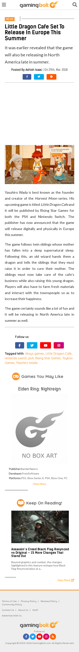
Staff (35, 610)
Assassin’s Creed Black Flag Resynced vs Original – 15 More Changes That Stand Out (40, 552)
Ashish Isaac (34, 70)
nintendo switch (16, 358)
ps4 (31, 358)
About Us (23, 610)
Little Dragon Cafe (58, 353)
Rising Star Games (48, 358)
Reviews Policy (49, 601)
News (9, 19)
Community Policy (12, 604)
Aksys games (34, 353)
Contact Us (8, 610)
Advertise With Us (11, 615)
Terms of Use (9, 601)
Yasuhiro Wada (27, 363)
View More (39, 483)
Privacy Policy (28, 601)
